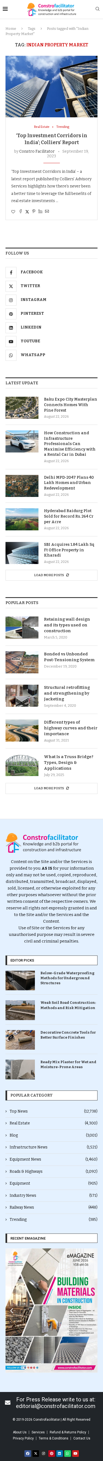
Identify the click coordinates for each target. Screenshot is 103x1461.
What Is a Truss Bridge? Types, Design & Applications (68, 762)
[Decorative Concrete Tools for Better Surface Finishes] (20, 1040)
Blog (54, 1135)
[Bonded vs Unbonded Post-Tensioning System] (21, 662)
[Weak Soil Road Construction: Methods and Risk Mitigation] (20, 1010)
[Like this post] (13, 212)
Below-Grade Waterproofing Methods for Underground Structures (67, 978)
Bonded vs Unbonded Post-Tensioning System (69, 657)
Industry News (54, 1195)
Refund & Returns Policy (68, 1432)
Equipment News (54, 1159)
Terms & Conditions (53, 1438)
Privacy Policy (23, 1438)
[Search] (97, 9)
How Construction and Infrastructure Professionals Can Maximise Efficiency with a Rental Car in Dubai (70, 444)
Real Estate (54, 1123)
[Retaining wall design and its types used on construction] (21, 627)
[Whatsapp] (67, 1453)
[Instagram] (43, 1453)
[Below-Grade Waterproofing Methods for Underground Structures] (20, 980)
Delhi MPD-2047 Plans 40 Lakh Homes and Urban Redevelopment (69, 483)
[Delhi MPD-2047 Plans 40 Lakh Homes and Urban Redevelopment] (21, 486)
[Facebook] (27, 1453)
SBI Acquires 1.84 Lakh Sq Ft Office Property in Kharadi (69, 550)
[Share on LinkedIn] (40, 211)
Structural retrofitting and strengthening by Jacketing (67, 693)
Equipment (54, 1183)
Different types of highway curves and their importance (71, 728)
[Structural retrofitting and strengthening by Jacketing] (21, 696)
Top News (54, 1111)
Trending (54, 1219)
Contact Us (81, 1438)
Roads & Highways (54, 1171)
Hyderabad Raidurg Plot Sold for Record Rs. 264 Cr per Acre (68, 516)
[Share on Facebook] (21, 211)
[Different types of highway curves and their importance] (21, 730)
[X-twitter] (35, 1453)
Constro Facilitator (37, 151)
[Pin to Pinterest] (34, 211)
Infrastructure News (54, 1147)
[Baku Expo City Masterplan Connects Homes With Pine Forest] (21, 408)
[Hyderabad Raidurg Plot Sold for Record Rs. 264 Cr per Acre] (21, 519)
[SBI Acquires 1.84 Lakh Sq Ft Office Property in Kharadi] (21, 553)
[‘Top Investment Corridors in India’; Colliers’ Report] (51, 86)
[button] (11, 1310)
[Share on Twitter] (27, 211)
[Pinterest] (51, 1453)
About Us (20, 1432)
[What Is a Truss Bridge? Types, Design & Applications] (21, 765)
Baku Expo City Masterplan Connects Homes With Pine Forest (70, 404)
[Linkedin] (59, 1453)
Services (38, 1432)
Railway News (54, 1207)
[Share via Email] (47, 211)
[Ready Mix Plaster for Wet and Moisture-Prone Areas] (20, 1069)
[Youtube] (75, 1453)
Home (10, 29)
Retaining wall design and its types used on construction (67, 625)
